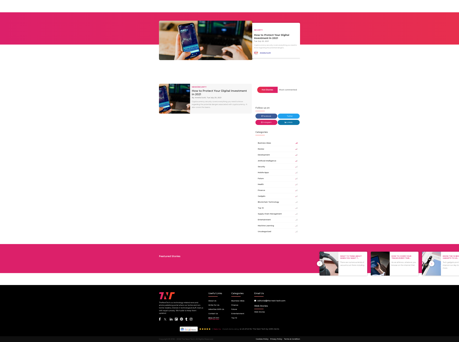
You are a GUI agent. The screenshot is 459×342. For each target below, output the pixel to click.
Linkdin (289, 122)
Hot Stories (267, 90)
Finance (234, 305)
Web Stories (259, 312)
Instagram (267, 122)
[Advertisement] (229, 72)
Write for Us (213, 305)
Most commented (288, 90)
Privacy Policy (276, 339)
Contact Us (213, 313)
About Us (212, 301)
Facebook (266, 116)
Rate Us (217, 329)
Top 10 (234, 318)
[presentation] (319, 263)
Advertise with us (216, 309)
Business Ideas (237, 301)
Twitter (289, 116)
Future (234, 309)
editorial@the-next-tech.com (271, 301)
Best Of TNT (213, 318)
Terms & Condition (292, 339)
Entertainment (237, 313)
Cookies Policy (262, 339)
